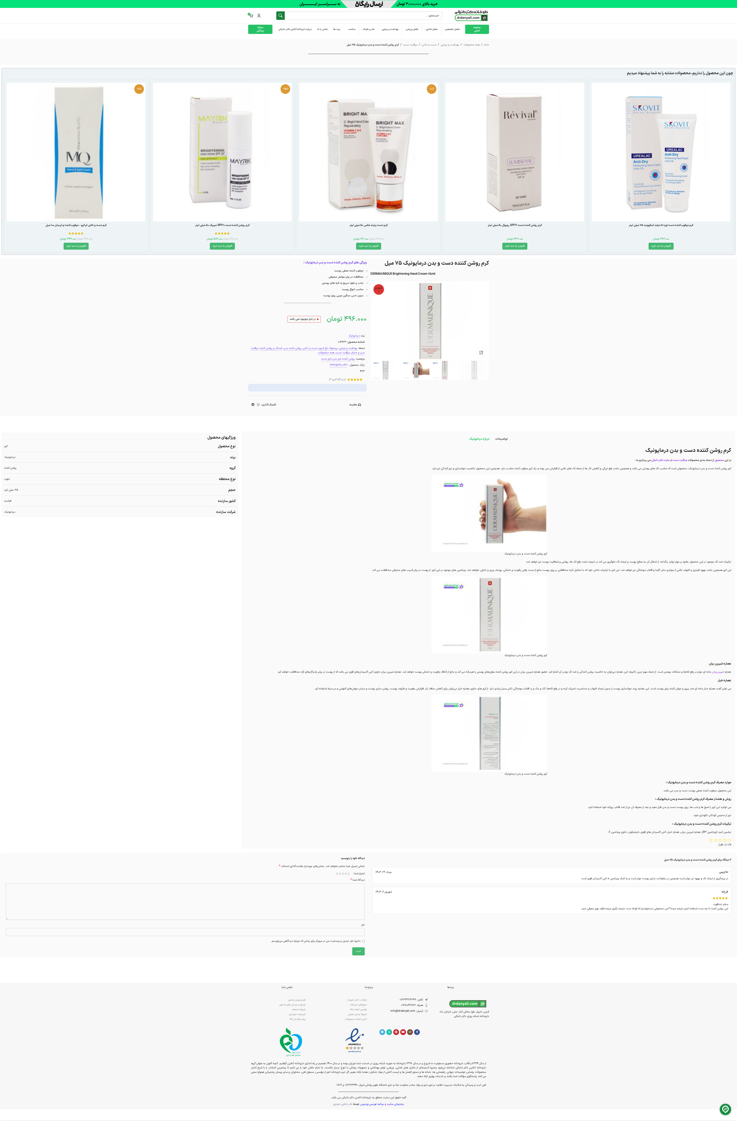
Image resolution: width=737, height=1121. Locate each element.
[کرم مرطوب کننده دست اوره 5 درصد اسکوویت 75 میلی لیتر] (661, 152)
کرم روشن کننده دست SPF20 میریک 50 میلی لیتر (222, 225)
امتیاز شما (359, 873)
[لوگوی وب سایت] (471, 15)
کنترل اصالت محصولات (356, 1019)
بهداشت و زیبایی (450, 45)
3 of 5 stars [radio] (342, 873)
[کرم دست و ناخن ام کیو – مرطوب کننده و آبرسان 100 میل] (76, 152)
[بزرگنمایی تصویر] (481, 352)
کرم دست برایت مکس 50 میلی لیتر (369, 225)
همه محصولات (471, 45)
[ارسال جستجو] (280, 15)
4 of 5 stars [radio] (340, 873)
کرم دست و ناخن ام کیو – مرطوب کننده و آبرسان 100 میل (76, 225)
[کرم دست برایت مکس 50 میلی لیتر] (368, 152)
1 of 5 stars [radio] (348, 873)
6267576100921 (338, 365)
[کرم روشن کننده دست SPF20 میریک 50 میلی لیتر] (222, 152)
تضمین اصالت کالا (358, 1009)
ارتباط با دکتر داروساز (357, 1000)
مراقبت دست (410, 45)
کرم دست (326, 359)
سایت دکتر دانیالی (660, 460)
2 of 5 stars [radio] (345, 873)
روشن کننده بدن (292, 348)
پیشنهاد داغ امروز (328, 348)
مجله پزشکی (260, 29)
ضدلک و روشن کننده (271, 348)
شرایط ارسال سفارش (357, 1014)
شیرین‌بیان (718, 672)
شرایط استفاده (298, 1009)
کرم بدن (336, 359)
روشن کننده (348, 359)
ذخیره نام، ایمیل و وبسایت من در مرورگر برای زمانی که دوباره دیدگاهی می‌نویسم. (316, 941)
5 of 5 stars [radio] (337, 873)
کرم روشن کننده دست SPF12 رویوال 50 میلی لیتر (515, 225)
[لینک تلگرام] (253, 405)
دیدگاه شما (357, 880)
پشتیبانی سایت (395, 1104)
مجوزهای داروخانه (358, 1004)
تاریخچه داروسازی (297, 1014)
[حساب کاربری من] (259, 15)
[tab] (501, 439)
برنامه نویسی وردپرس (372, 1104)
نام (363, 925)
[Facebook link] (417, 1032)
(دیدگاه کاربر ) (337, 379)
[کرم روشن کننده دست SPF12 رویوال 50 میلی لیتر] (514, 152)
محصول (719, 460)
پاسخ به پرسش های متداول (292, 1004)
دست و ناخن (429, 45)
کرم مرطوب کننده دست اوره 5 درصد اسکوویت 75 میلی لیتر (661, 225)
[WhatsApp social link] (258, 405)
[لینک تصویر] (355, 1040)
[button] (661, 246)
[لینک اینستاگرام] (410, 1032)
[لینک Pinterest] (396, 1032)
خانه (486, 45)
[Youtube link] (403, 1032)
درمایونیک (354, 336)
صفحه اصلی (477, 29)
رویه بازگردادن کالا (297, 1019)
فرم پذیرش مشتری (296, 1000)
